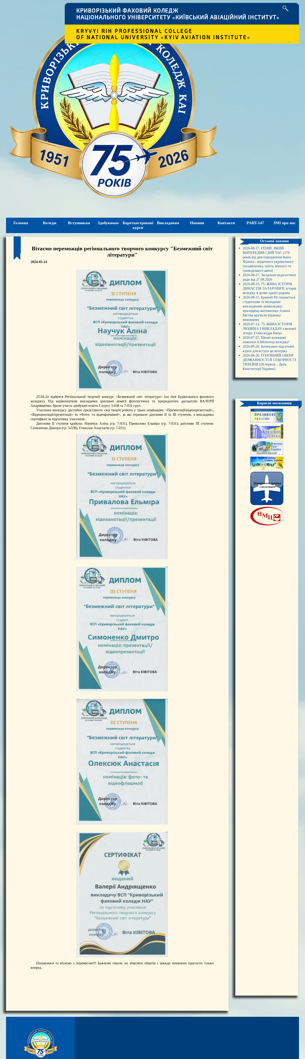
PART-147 (255, 223)
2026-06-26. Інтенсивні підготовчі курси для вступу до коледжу (268, 348)
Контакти (226, 223)
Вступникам (79, 223)
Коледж (49, 223)
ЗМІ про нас (284, 223)
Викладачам (168, 223)
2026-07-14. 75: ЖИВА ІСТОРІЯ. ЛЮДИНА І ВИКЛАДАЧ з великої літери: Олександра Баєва (269, 328)
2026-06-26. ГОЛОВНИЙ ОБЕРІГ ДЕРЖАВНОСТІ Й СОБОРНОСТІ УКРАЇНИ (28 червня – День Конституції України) (269, 362)
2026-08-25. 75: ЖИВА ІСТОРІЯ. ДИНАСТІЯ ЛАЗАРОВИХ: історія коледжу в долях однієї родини (269, 288)
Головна (20, 223)
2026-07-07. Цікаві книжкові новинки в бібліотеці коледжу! (266, 339)
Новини (197, 223)
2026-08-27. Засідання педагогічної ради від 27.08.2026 (269, 277)
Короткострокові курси (138, 225)
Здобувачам (108, 223)
